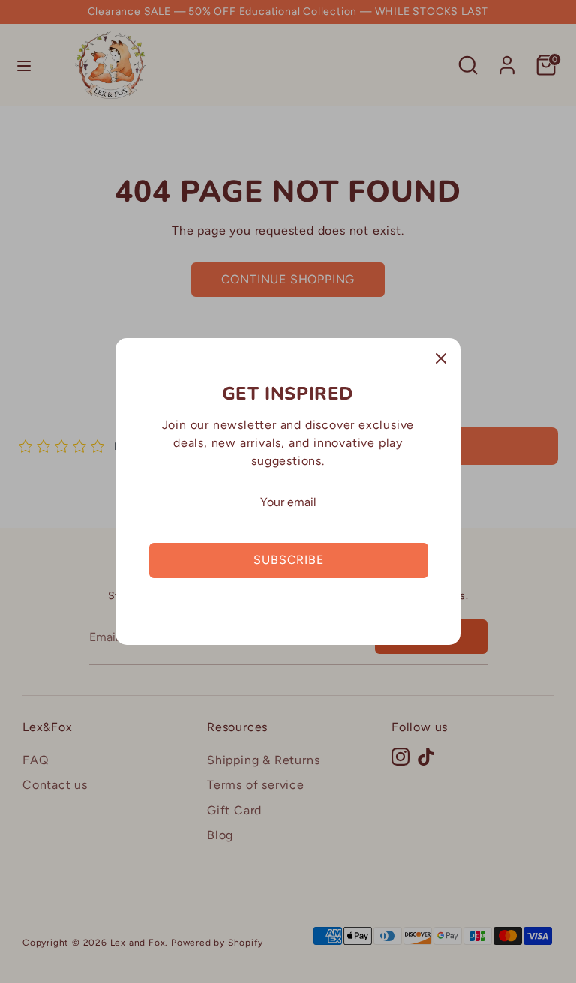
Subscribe (288, 560)
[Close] (441, 357)
